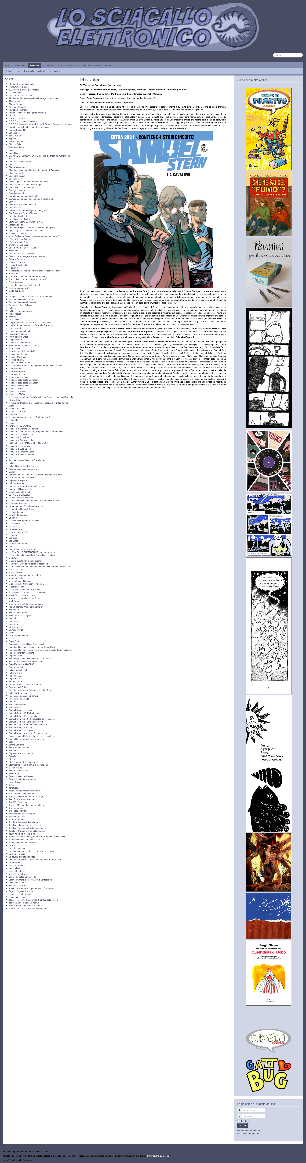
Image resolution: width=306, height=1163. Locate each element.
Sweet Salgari (15, 781)
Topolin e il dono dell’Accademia (23, 822)
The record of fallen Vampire (22, 813)
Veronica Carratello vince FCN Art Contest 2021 (31, 879)
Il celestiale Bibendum (19, 353)
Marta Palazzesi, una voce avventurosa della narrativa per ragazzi (39, 566)
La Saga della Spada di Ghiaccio (24, 520)
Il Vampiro (13, 414)
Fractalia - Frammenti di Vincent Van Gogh (28, 276)
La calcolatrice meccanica (21, 497)
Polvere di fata (15, 672)
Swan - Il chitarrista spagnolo (22, 779)
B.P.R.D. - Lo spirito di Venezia (23, 121)
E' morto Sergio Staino (19, 244)
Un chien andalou (17, 848)
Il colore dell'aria (16, 359)
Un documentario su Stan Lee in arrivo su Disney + (32, 850)
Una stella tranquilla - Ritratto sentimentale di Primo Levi (35, 859)
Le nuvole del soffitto (18, 532)
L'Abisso (13, 471)
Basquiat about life (17, 129)
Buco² (11, 149)
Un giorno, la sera (17, 853)
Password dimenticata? (248, 1133)
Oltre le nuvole (15, 626)
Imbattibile (13, 420)
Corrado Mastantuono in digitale (23, 195)
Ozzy (11, 638)
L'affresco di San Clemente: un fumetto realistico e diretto (35, 474)
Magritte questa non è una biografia (25, 560)
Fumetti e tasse (16, 282)
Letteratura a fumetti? (19, 543)
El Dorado (13, 250)
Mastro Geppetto (16, 572)
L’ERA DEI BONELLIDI (19, 494)
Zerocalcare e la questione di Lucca (25, 905)
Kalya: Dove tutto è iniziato (21, 465)
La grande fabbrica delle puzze (23, 509)
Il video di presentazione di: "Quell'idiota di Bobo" (31, 417)
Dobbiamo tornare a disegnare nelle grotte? (28, 210)
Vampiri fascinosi (17, 871)
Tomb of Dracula (16, 819)
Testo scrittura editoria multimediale (25, 790)
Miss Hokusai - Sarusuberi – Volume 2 (26, 583)
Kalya (11, 463)
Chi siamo (48, 65)
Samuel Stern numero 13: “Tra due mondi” (28, 733)
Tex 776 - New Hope (18, 802)
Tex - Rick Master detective (21, 799)
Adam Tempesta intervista (21, 95)
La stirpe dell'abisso (18, 523)
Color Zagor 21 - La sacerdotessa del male (28, 181)
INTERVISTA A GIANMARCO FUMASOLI (28, 442)
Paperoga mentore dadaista (21, 652)
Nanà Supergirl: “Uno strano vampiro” (26, 606)
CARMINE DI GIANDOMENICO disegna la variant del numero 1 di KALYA (39, 157)
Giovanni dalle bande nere (21, 299)
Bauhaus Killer (15, 132)
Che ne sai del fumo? (18, 167)
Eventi (108, 65)
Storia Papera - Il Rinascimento (23, 761)
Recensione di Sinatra (19, 698)
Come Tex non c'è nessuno (21, 187)
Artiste (12, 115)
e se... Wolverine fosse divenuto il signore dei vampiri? (34, 236)
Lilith (11, 546)
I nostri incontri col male (20, 330)
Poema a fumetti (16, 667)
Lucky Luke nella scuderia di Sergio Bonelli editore (32, 555)
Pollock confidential (18, 669)
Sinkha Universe (16, 744)
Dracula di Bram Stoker (19, 218)
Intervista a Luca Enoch (20, 448)
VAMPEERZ (14, 862)
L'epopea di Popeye (18, 480)
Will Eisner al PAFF (18, 885)
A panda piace (15, 92)
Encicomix (34, 65)
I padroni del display (18, 333)
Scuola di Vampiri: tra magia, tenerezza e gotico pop (33, 736)
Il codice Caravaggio (18, 356)
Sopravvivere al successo (21, 753)
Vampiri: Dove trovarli (19, 873)
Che (10, 164)
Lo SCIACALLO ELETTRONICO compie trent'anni (32, 552)
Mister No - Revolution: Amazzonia (25, 589)
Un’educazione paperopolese (22, 856)
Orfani (11, 632)
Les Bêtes (13, 540)
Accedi (242, 1125)
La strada (13, 526)
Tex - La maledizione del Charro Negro (26, 796)
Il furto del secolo (17, 374)
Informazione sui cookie (158, 1155)
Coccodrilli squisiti (17, 175)
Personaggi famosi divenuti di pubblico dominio (30, 658)
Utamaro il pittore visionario (21, 83)
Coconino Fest (15, 178)
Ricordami (244, 1121)
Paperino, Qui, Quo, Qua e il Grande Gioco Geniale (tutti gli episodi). (40, 649)
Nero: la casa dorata (18, 612)
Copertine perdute (17, 193)
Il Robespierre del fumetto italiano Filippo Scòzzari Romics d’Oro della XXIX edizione (41, 398)
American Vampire (17, 106)
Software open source (19, 747)
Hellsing (12, 316)
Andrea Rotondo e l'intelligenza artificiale (27, 112)
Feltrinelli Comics (17, 261)
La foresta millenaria (18, 503)
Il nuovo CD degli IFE (19, 385)
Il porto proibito (15, 388)
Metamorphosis (16, 578)
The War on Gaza (17, 816)
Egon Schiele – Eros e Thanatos (24, 247)
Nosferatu (13, 623)
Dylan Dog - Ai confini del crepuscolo (26, 230)
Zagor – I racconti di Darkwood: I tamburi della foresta (33, 899)
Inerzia (12, 422)
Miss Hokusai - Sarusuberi (21, 580)
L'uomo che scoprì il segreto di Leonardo (27, 486)
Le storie (13, 534)
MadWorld (13, 557)
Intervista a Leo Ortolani (20, 445)
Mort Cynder (14, 600)
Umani (12, 845)
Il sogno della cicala (18, 408)
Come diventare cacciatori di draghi (25, 184)
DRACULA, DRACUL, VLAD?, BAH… (26, 221)
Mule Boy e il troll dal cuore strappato (26, 603)
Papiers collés (15, 655)
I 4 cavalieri (14, 319)
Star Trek (13, 758)
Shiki (11, 741)
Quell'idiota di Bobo (17, 687)
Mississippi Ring (16, 586)
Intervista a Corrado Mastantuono (24, 428)
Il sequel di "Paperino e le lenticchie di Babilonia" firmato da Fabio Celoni (39, 404)
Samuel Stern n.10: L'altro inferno (24, 713)
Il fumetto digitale (17, 371)
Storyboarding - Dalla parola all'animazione (28, 764)
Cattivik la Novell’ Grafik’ (20, 161)
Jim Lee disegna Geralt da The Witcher (27, 460)
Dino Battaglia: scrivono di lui (22, 204)
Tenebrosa (13, 787)
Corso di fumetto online (67, 65)
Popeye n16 (14, 678)
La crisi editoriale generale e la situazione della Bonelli (34, 500)
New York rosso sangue (20, 615)
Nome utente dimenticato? (249, 1130)
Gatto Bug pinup (16, 290)
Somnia (12, 750)
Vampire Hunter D (17, 865)
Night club (13, 618)
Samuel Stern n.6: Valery (20, 727)
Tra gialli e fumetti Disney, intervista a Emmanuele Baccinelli (37, 836)
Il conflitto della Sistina (19, 362)
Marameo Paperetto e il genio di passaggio (28, 563)
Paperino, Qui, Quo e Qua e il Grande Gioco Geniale (33, 646)
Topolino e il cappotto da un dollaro (25, 825)
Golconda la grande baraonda (22, 302)
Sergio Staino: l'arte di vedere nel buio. (26, 738)
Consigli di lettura (17, 190)
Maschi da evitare (17, 569)
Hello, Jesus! (15, 313)
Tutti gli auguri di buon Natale (22, 842)
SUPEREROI (15, 773)
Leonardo (13, 537)
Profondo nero (15, 681)
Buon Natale (14, 152)
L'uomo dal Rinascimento (20, 488)
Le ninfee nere (15, 529)
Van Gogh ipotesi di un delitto (22, 876)
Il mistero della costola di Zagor (23, 379)
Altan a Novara (15, 103)
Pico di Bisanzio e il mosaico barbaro (26, 661)
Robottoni (13, 701)
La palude (13, 517)
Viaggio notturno (16, 882)
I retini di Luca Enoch (18, 336)
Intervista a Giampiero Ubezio (22, 440)
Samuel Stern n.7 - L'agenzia (22, 730)
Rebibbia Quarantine (18, 692)
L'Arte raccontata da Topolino (22, 477)
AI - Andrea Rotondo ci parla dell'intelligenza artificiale (33, 98)
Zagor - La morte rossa (19, 894)
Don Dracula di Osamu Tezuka (23, 213)
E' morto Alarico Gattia (19, 239)
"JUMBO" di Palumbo (19, 86)
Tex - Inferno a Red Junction (22, 793)
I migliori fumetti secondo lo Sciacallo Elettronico (31, 325)
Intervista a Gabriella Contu (21, 434)
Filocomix (13, 267)
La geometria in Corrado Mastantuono (26, 506)
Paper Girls (14, 641)
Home (8, 65)
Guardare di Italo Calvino (20, 305)
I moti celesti (15, 328)
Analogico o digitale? (18, 109)
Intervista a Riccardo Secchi (22, 451)
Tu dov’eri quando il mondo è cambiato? (27, 839)
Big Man (12, 138)
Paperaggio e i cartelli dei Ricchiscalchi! (27, 644)
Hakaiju (12, 307)
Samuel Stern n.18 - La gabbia (23, 715)
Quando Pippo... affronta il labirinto (25, 684)
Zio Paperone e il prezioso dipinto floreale (28, 908)
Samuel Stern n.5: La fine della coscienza (28, 724)
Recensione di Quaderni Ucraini (23, 695)
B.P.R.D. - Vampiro (17, 118)
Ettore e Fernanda (17, 259)
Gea (11, 293)
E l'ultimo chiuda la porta (20, 233)
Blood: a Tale (15, 144)
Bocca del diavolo (17, 147)
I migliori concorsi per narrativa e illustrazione (30, 322)
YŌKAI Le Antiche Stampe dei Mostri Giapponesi (31, 888)
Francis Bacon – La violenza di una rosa (27, 279)
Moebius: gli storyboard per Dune (24, 598)
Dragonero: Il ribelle (18, 224)
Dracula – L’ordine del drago (21, 216)
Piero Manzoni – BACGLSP (21, 664)
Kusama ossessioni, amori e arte (24, 468)
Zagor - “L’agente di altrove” (21, 891)
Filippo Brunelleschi (18, 264)
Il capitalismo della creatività (22, 351)
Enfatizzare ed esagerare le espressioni (27, 256)
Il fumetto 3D (15, 368)
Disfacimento (15, 207)
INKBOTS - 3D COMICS (20, 425)
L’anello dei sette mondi (19, 491)
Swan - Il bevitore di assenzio (22, 776)
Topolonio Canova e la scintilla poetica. (27, 830)
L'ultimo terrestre (16, 483)
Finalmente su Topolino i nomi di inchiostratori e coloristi (35, 270)
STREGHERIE (15, 767)
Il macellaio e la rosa (18, 376)
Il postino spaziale (17, 391)
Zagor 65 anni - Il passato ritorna (24, 902)
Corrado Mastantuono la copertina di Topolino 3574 (32, 198)
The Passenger (16, 807)
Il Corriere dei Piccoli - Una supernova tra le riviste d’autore (36, 365)
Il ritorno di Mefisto (17, 394)
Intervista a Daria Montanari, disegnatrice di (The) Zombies (36, 431)
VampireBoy (14, 868)
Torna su (299, 1160)
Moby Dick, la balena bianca (22, 595)
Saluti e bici (14, 707)
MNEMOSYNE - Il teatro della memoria (27, 592)
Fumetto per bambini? (19, 287)
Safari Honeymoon (17, 704)
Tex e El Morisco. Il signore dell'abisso (26, 804)
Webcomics (20, 65)
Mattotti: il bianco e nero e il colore (25, 575)
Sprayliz (12, 756)
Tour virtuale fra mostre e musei (23, 833)
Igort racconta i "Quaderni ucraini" (24, 345)
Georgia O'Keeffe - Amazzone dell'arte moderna (30, 296)
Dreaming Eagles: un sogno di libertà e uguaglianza (32, 227)
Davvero (12, 201)
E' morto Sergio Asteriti (19, 241)
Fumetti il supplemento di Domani (24, 284)
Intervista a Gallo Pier (19, 437)
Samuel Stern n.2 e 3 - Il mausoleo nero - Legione (32, 718)
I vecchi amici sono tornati (21, 342)
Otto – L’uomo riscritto (19, 635)
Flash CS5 (13, 273)
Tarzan (12, 784)
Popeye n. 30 (15, 675)
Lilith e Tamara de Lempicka (22, 549)
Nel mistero (14, 609)
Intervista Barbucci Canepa (21, 454)
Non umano (14, 621)
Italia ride (13, 457)
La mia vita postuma (18, 514)
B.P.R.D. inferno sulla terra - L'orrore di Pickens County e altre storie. (40, 124)
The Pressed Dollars (18, 810)
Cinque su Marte (16, 172)
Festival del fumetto (91, 65)
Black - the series (17, 141)
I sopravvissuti (15, 339)
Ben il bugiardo (15, 135)
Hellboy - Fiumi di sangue (20, 310)
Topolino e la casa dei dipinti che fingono (27, 827)
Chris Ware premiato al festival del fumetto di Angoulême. (35, 170)
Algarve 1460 (15, 101)
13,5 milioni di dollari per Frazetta (24, 89)
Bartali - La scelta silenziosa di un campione (29, 126)
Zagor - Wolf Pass (17, 896)
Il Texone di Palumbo (18, 411)
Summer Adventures (18, 770)
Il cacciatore (14, 348)
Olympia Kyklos (16, 629)
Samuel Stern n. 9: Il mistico (22, 710)
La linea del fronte (17, 511)
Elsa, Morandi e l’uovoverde (21, 253)
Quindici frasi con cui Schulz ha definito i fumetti (31, 690)
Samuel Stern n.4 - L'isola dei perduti (26, 721)
